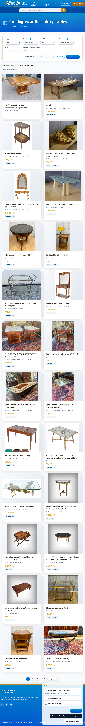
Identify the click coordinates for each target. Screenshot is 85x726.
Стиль (42, 39)
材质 (6, 47)
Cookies (46, 686)
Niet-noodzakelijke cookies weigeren (66, 716)
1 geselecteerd (28, 42)
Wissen (60, 56)
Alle (43, 42)
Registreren (79, 3)
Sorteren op (30, 56)
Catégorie (63, 39)
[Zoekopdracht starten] (63, 10)
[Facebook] (2, 705)
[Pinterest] (11, 705)
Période (27, 39)
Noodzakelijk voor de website (59, 690)
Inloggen (66, 3)
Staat (9, 39)
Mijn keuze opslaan (73, 721)
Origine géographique (31, 47)
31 (45, 679)
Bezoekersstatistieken (56, 698)
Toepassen (74, 57)
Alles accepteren (76, 711)
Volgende (52, 679)
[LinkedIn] (6, 705)
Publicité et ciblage (55, 704)
